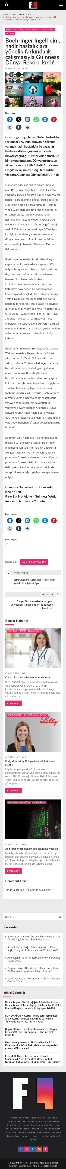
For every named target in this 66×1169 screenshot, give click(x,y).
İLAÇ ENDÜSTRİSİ (27, 29)
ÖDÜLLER (10, 33)
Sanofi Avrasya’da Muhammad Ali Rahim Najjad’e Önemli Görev (33, 980)
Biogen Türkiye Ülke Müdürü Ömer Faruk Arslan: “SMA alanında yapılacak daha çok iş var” (33, 969)
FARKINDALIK (12, 29)
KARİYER (43, 715)
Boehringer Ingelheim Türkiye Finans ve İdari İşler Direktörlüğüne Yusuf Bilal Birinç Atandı (33, 938)
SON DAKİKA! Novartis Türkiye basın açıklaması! (31, 1016)
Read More (13, 703)
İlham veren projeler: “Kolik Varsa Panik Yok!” (28, 1042)
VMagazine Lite (49, 1166)
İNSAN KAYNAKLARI (30, 715)
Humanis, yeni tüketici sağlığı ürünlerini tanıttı (29, 1002)
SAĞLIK (23, 631)
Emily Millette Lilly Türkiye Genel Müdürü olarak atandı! (30, 763)
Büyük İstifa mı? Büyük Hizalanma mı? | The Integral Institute (31, 1032)
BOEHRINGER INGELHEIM (34, 562)
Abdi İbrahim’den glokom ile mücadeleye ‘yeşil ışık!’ (32, 849)
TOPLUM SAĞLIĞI (34, 631)
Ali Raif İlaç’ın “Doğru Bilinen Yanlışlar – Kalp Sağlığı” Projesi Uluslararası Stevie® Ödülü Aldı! (32, 949)
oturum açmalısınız (40, 890)
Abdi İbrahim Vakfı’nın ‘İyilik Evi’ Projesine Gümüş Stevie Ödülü (33, 959)
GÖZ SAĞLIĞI (25, 802)
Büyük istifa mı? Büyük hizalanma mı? (25, 1029)
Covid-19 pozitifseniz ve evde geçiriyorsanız (28, 677)
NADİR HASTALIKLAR (46, 29)
